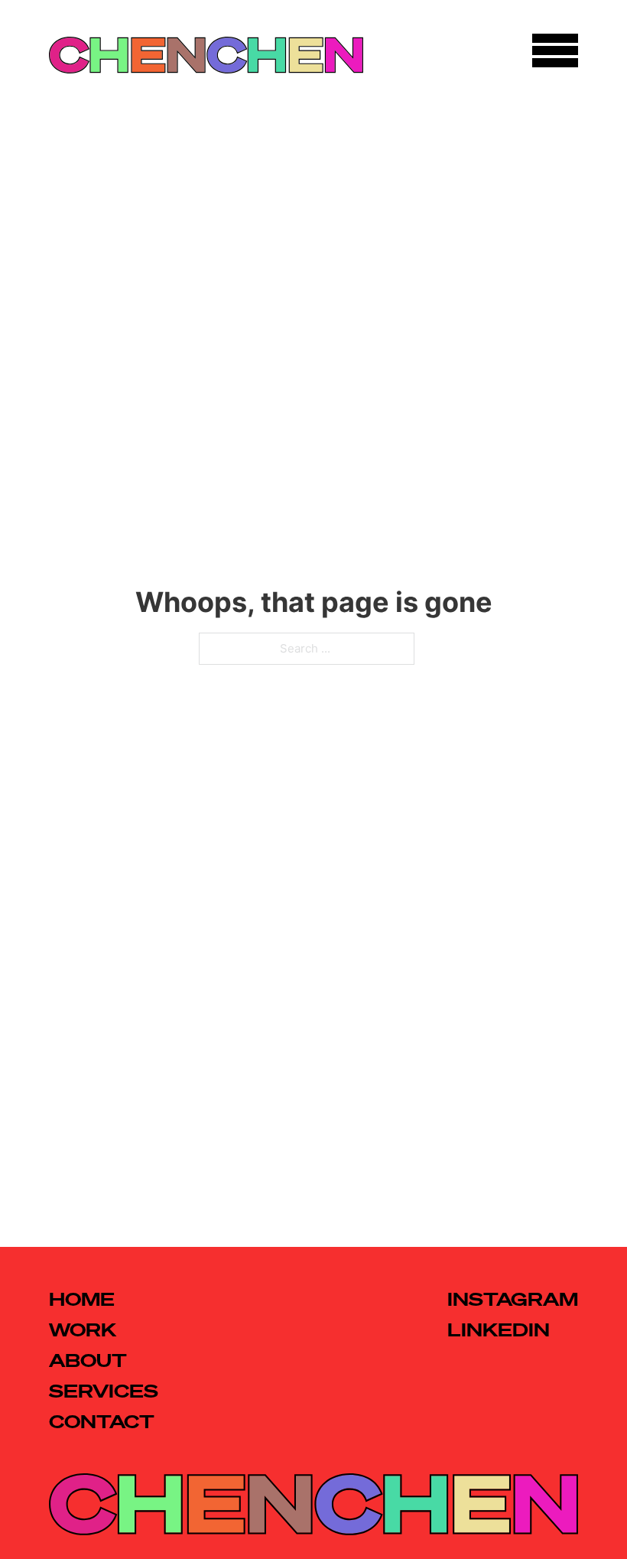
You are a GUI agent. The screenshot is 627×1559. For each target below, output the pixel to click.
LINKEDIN (498, 1329)
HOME (82, 1298)
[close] (555, 52)
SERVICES (103, 1390)
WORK (82, 1329)
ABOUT (88, 1360)
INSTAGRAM (512, 1298)
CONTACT (101, 1421)
